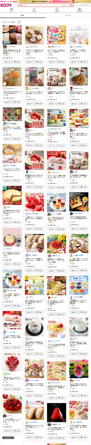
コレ (8, 61)
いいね (17, 61)
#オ (6, 130)
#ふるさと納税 (8, 335)
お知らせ (57, 10)
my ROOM (79, 10)
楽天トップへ (85, 5)
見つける (34, 10)
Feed (11, 10)
